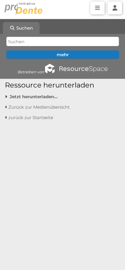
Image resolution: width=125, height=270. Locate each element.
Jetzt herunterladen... (34, 96)
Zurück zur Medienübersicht (38, 107)
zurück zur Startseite (30, 117)
